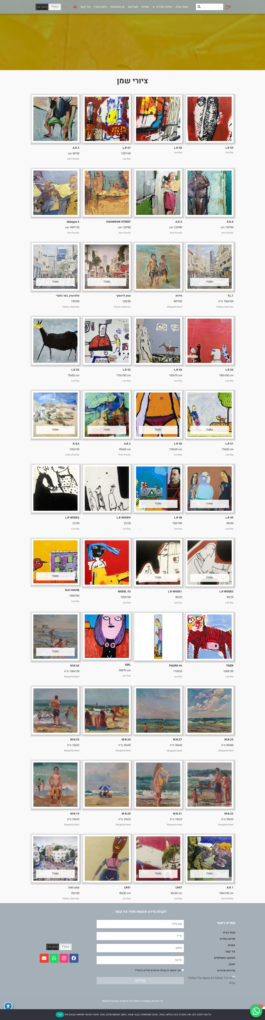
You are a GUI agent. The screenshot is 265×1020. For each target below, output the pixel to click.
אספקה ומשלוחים (224, 958)
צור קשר (85, 7)
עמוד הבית (182, 7)
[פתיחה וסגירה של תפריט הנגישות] (8, 1006)
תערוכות (133, 7)
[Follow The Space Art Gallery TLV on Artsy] (209, 980)
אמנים (145, 7)
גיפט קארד (100, 7)
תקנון (232, 964)
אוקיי (60, 1014)
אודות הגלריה (164, 7)
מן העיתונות (117, 7)
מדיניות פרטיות (226, 970)
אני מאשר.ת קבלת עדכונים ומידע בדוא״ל (158, 970)
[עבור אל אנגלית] (74, 7)
